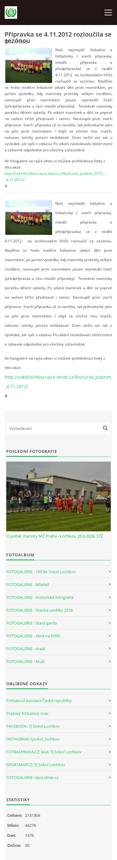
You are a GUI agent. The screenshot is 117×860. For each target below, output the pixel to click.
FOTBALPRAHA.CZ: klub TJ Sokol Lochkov (43, 752)
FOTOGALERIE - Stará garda (31, 623)
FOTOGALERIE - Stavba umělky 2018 (39, 610)
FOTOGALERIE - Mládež (27, 584)
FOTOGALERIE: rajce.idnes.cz (32, 777)
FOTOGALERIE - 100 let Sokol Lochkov (41, 571)
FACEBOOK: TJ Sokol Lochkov (33, 726)
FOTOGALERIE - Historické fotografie (40, 597)
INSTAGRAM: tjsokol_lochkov (33, 739)
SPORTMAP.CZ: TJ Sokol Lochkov (35, 764)
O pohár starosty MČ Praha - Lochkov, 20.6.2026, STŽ (54, 536)
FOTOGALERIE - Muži (25, 661)
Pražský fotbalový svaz (27, 713)
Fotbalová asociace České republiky (39, 700)
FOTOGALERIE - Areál (25, 648)
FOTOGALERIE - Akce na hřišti (33, 636)
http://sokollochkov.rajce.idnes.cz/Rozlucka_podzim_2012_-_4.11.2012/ (55, 176)
